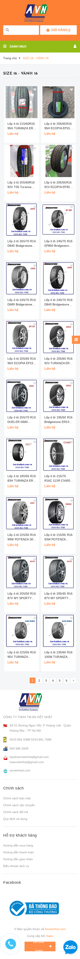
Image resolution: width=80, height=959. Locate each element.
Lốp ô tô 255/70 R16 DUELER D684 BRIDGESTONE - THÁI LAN (21, 420)
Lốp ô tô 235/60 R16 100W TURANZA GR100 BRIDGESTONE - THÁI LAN (58, 655)
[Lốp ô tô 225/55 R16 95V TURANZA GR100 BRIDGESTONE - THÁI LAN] (21, 631)
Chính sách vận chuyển (19, 805)
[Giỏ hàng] (48, 30)
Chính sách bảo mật (17, 798)
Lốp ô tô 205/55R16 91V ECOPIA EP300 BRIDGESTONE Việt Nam (58, 185)
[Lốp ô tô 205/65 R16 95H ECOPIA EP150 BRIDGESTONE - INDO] (21, 337)
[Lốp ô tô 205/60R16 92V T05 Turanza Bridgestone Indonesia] (21, 161)
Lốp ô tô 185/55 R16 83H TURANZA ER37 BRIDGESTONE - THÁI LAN (21, 478)
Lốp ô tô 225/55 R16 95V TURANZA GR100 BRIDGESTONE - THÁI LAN (21, 655)
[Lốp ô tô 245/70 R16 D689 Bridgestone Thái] (21, 278)
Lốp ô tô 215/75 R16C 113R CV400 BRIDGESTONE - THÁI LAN (57, 478)
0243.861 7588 (41, 739)
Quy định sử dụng (15, 819)
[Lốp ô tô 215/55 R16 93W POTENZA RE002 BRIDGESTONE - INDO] (58, 513)
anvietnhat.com (20, 770)
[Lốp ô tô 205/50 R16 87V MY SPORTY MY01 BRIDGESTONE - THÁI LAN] (21, 572)
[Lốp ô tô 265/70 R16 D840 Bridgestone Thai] (21, 220)
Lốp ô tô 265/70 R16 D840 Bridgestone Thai (21, 243)
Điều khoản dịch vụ (16, 866)
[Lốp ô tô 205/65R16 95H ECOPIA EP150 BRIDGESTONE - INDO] (58, 102)
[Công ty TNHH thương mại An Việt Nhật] (34, 702)
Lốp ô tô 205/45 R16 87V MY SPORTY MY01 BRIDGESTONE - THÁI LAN (58, 596)
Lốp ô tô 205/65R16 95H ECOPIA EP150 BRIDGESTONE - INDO (58, 126)
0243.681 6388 (20, 739)
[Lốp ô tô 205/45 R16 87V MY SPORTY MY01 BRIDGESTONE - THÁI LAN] (58, 572)
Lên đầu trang (38, 946)
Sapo (49, 936)
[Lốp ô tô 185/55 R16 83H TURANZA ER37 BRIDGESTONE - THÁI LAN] (21, 455)
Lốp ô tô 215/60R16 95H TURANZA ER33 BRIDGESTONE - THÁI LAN (21, 126)
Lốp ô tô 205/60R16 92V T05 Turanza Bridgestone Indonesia (21, 185)
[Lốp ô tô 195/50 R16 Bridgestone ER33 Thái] (58, 396)
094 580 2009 (19, 748)
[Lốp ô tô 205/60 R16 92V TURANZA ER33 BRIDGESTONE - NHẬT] (58, 337)
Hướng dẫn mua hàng (18, 845)
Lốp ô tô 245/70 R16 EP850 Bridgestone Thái (58, 243)
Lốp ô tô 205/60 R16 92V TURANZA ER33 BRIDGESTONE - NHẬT (58, 361)
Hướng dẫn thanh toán (18, 852)
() (60, 30)
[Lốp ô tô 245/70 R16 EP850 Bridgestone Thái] (58, 220)
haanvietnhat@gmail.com (27, 762)
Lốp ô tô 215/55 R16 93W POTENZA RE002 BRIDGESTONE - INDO (58, 537)
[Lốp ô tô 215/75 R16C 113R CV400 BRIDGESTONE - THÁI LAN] (58, 455)
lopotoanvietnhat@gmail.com (29, 757)
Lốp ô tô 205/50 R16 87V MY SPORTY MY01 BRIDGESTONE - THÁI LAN (21, 596)
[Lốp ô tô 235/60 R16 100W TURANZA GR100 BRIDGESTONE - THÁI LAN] (58, 631)
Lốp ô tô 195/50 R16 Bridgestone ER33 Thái (58, 420)
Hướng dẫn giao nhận (18, 859)
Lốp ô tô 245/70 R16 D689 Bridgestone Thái (21, 302)
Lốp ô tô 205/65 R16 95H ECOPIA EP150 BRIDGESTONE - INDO (21, 361)
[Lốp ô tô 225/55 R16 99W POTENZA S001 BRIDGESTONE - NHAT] (21, 513)
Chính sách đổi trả (15, 812)
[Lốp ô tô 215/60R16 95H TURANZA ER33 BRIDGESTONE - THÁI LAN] (21, 102)
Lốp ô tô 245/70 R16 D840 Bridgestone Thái (58, 302)
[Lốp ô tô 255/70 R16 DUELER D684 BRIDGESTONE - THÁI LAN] (21, 396)
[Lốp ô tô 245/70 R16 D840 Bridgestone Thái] (58, 278)
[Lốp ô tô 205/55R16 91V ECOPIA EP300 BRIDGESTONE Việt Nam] (58, 161)
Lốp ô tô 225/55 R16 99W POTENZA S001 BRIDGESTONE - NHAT (22, 537)
